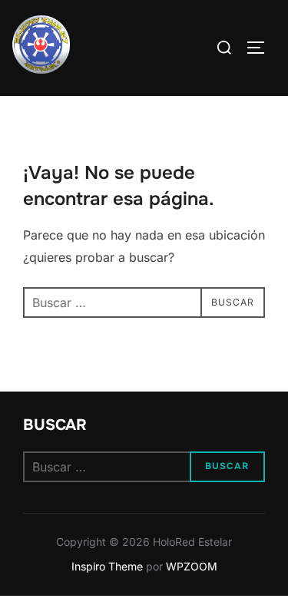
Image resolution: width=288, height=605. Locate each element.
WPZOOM (191, 566)
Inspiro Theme (107, 566)
